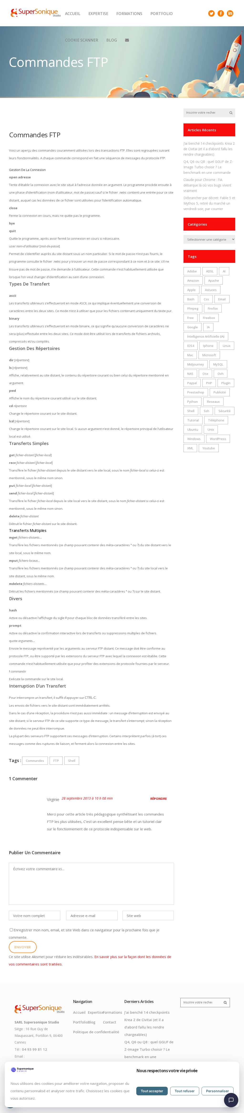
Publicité (220, 392)
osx (205, 373)
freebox (209, 318)
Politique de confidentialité (96, 1031)
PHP (209, 383)
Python (192, 401)
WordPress (218, 439)
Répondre (158, 798)
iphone (208, 346)
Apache (213, 280)
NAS (190, 373)
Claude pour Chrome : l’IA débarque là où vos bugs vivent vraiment (207, 185)
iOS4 (190, 346)
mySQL (218, 364)
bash (190, 299)
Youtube (209, 448)
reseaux (213, 401)
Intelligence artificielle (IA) (205, 336)
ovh (221, 373)
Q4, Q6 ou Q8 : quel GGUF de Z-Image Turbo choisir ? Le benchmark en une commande (208, 167)
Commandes (35, 760)
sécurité (225, 411)
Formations (112, 1012)
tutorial (193, 420)
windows (194, 439)
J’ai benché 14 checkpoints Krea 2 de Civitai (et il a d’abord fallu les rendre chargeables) (209, 149)
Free (190, 318)
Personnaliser (217, 1091)
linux (226, 346)
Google (192, 327)
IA (208, 327)
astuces (211, 290)
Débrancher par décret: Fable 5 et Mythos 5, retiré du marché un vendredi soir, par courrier (209, 203)
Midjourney (195, 364)
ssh (206, 411)
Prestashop (195, 392)
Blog (91, 1022)
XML (190, 448)
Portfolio (80, 1022)
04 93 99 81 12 (34, 1049)
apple (191, 290)
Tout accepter (152, 1091)
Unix (211, 429)
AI (224, 271)
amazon (193, 280)
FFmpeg (192, 308)
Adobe (192, 271)
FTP (56, 760)
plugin (225, 383)
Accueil (79, 1012)
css (206, 299)
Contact (109, 1022)
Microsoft (209, 355)
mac (190, 355)
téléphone (216, 420)
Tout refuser (185, 1091)
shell (71, 760)
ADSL (210, 271)
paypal (192, 383)
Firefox (213, 308)
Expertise (96, 1012)
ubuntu (192, 429)
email (222, 299)
